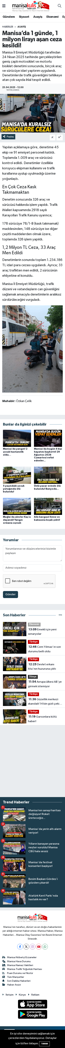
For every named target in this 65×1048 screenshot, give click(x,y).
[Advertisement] (32, 761)
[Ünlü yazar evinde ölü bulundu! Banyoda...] (48, 475)
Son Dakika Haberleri (19, 981)
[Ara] (59, 6)
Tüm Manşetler (15, 977)
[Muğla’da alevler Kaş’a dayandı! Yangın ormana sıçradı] (17, 506)
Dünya (32, 677)
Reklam (35, 994)
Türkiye (33, 642)
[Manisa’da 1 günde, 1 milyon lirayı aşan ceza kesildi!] (32, 113)
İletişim (10, 994)
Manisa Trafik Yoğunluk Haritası (24, 969)
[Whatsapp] (45, 947)
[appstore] (32, 1004)
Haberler (7, 27)
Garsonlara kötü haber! (42, 719)
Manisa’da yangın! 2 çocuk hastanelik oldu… (15, 452)
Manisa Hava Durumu (19, 961)
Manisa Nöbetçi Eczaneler (22, 957)
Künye (22, 994)
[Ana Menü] (4, 6)
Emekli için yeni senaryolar (42, 632)
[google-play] (32, 1015)
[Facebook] (20, 947)
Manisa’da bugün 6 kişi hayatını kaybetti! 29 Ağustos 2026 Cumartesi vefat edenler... (48, 455)
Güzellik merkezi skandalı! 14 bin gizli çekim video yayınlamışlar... (45, 702)
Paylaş (10, 136)
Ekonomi (52, 16)
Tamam (44, 1044)
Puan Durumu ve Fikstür (20, 973)
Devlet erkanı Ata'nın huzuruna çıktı (42, 667)
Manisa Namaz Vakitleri (20, 965)
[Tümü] (60, 615)
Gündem (9, 16)
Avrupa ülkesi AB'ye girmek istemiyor (45, 684)
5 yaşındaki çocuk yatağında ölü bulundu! (13, 489)
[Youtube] (39, 947)
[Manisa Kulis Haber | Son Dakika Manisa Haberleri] (31, 6)
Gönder (10, 594)
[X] (26, 947)
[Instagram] (32, 947)
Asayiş (37, 16)
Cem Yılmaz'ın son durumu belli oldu (44, 649)
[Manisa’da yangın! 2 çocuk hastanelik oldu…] (17, 438)
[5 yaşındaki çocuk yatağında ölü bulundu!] (17, 475)
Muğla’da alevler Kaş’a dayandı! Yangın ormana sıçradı (17, 520)
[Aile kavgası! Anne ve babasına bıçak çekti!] (48, 506)
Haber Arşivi (14, 984)
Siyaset (24, 16)
